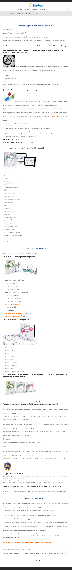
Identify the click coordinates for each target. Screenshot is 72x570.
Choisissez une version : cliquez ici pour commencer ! (36, 248)
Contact (52, 9)
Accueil (20, 9)
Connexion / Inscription (66, 0)
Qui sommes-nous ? (43, 9)
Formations (34, 9)
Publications (27, 9)
